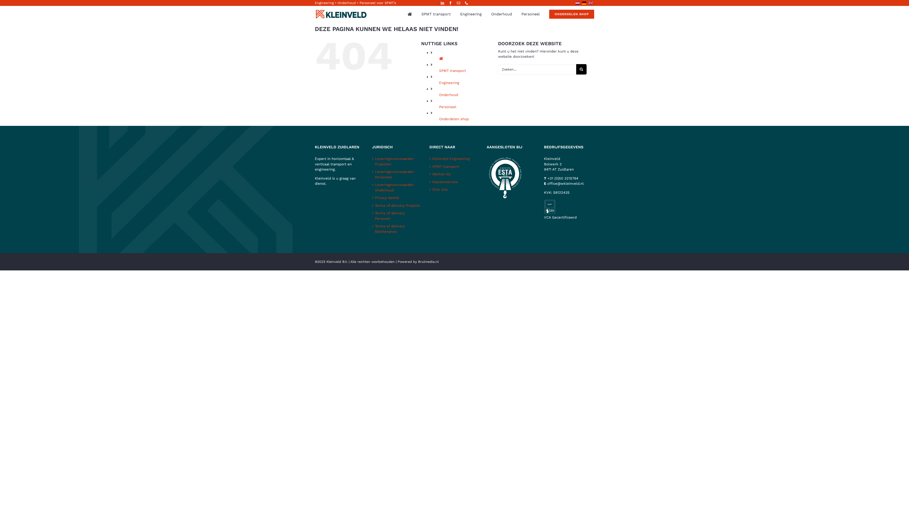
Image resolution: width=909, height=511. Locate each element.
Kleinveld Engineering (451, 159)
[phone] (466, 3)
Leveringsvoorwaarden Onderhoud (394, 187)
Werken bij (441, 174)
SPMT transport (452, 71)
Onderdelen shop (454, 119)
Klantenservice (445, 182)
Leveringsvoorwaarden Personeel (394, 174)
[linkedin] (442, 3)
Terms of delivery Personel (390, 216)
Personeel (447, 107)
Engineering (449, 83)
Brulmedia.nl (428, 262)
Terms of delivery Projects (397, 205)
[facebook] (450, 3)
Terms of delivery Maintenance (390, 229)
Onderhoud (448, 95)
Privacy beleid (387, 198)
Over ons (440, 189)
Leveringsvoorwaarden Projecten (394, 161)
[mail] (458, 3)
